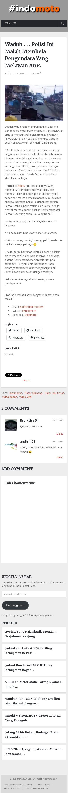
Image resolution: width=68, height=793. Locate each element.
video (21, 185)
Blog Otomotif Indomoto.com (43, 778)
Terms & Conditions (37, 788)
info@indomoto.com (31, 306)
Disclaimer (44, 784)
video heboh (9, 397)
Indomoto (31, 314)
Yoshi (8, 73)
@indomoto (29, 310)
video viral (25, 397)
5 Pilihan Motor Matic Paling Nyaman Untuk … (33, 684)
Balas (60, 433)
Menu (8, 23)
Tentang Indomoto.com (18, 784)
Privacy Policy (12, 788)
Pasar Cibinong (33, 392)
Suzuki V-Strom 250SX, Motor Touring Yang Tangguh (33, 718)
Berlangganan (15, 605)
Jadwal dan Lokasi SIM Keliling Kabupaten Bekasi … (28, 651)
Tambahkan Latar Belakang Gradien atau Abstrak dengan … (32, 701)
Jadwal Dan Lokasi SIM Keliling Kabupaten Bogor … (29, 667)
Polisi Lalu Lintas (54, 392)
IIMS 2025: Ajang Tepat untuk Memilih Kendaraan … (34, 751)
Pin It (26, 380)
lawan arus (16, 392)
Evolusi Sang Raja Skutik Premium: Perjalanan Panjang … (31, 634)
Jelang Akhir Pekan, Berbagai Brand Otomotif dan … (32, 735)
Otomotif (36, 73)
